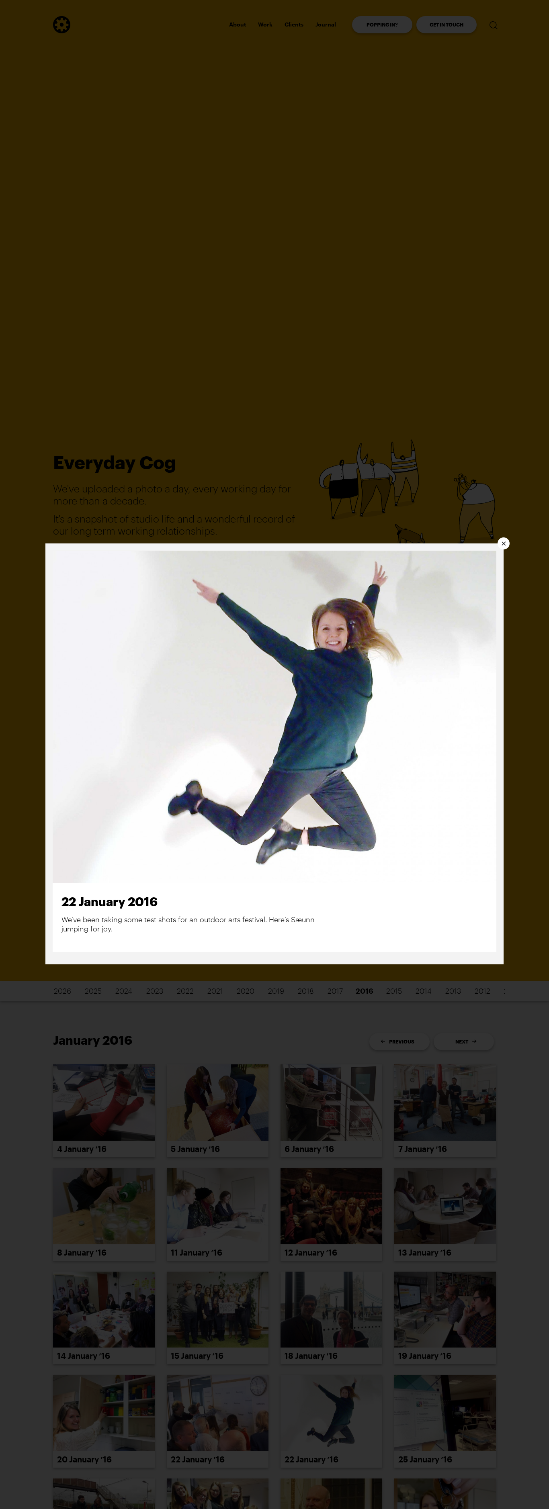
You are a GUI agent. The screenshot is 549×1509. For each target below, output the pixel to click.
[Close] (504, 543)
